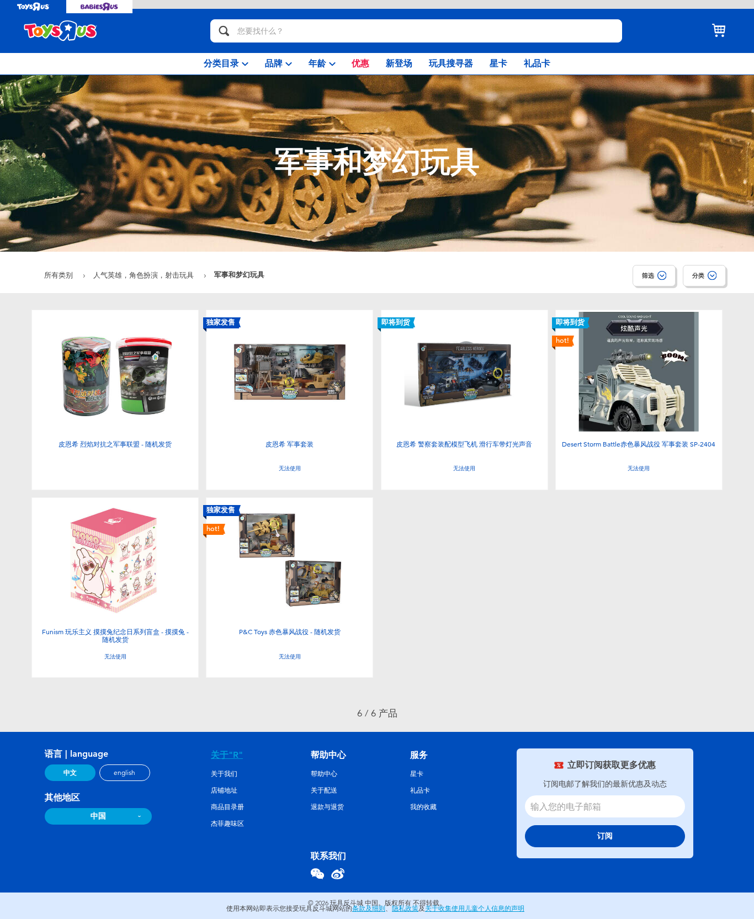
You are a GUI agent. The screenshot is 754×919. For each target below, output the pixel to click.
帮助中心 (324, 774)
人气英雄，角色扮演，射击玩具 (144, 275)
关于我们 (224, 774)
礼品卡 (420, 790)
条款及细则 (368, 908)
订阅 (605, 836)
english (124, 773)
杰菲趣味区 (227, 823)
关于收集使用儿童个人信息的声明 (474, 908)
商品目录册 (227, 807)
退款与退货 (327, 807)
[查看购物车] (718, 31)
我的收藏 (423, 807)
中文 (70, 773)
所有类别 (59, 275)
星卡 (416, 774)
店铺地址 (224, 790)
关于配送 (324, 790)
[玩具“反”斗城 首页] (60, 30)
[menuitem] (226, 64)
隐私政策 (405, 908)
